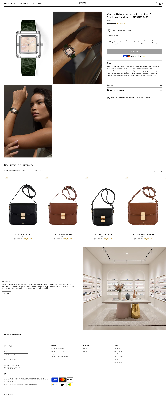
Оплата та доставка (57, 348)
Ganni (116, 354)
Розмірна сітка (112, 35)
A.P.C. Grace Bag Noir (23, 235)
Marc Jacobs (118, 351)
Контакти (85, 351)
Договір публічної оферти (59, 356)
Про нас (85, 348)
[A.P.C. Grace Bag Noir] (23, 204)
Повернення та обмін (57, 351)
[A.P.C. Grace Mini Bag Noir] (103, 204)
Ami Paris (118, 348)
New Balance (118, 362)
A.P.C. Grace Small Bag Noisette (143, 235)
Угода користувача (57, 354)
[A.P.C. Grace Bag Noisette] (63, 204)
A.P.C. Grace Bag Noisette (63, 235)
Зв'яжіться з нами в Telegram (139, 97)
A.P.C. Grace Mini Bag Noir (103, 235)
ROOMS (11, 394)
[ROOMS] (83, 3)
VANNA (109, 20)
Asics (116, 359)
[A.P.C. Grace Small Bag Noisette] (143, 204)
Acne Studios (119, 356)
